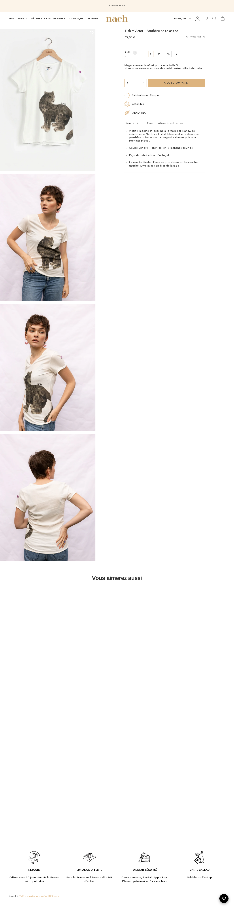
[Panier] (222, 19)
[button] (11, 18)
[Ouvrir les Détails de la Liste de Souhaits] (224, 898)
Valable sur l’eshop (199, 877)
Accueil (12, 896)
